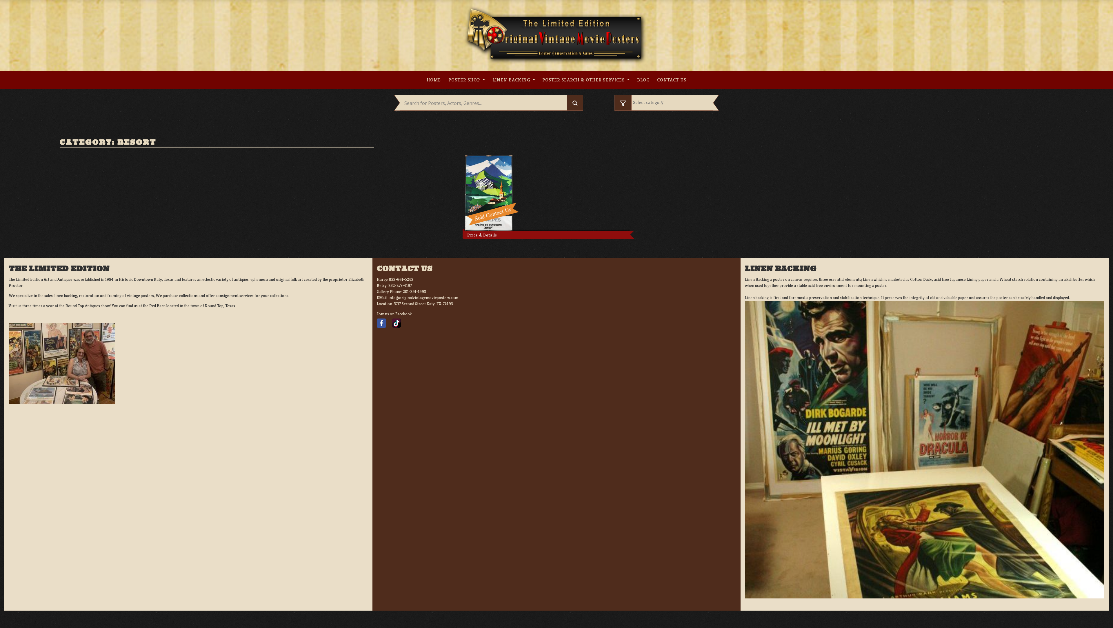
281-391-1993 (414, 291)
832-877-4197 (400, 285)
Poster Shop (464, 80)
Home (434, 80)
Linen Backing (512, 80)
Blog (643, 80)
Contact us (671, 80)
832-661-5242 (401, 279)
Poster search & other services (584, 80)
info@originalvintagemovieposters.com (423, 297)
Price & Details (482, 235)
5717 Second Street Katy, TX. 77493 (423, 303)
